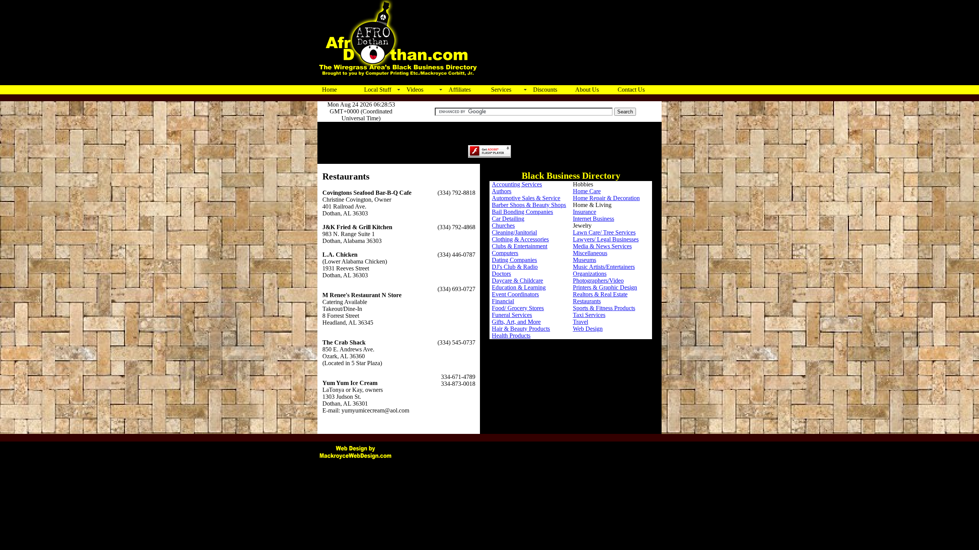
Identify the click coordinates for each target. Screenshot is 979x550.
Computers (505, 253)
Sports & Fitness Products (604, 308)
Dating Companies (514, 260)
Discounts (545, 89)
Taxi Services (589, 315)
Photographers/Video (598, 280)
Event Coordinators (515, 294)
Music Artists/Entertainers (604, 267)
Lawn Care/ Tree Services (604, 232)
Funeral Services (512, 315)
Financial (503, 301)
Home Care (587, 191)
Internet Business (593, 218)
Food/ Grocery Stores (518, 308)
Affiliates (460, 89)
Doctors (501, 273)
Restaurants (587, 301)
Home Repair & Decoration (606, 198)
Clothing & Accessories (520, 239)
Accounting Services (517, 184)
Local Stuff (377, 89)
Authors (501, 191)
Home (329, 89)
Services (501, 89)
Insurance (584, 212)
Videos (415, 89)
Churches (503, 225)
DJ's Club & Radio (515, 267)
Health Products (511, 335)
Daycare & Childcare (517, 280)
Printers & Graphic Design (605, 287)
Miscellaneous (590, 253)
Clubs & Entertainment (519, 246)
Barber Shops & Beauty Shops (529, 205)
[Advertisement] (570, 66)
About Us (587, 89)
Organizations (590, 273)
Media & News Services (602, 246)
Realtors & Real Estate (600, 294)
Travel (580, 322)
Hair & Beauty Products (521, 328)
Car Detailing (508, 218)
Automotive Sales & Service (526, 198)
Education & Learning (519, 287)
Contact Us (631, 89)
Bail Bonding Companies (522, 212)
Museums (584, 260)
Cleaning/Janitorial (514, 232)
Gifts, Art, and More (516, 322)
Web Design (588, 328)
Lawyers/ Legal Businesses (606, 239)
